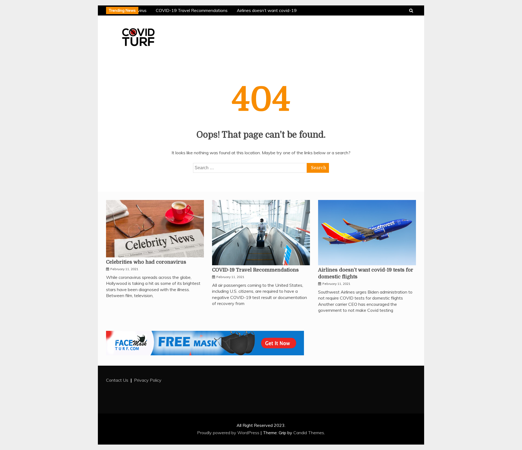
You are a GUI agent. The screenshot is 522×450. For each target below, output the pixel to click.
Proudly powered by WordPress (228, 432)
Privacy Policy (147, 380)
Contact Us (117, 380)
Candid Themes (308, 432)
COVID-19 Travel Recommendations (190, 10)
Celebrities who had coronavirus (146, 262)
